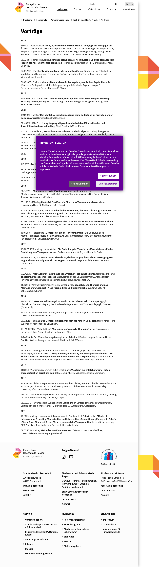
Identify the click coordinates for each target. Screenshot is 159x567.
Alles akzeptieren (108, 183)
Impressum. (46, 169)
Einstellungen (109, 175)
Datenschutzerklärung (91, 166)
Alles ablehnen (80, 183)
